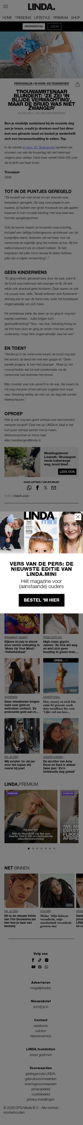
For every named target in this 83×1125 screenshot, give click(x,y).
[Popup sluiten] (77, 516)
